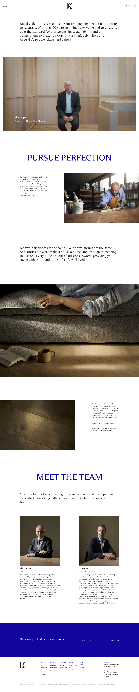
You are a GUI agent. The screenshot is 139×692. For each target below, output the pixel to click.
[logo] (69, 6)
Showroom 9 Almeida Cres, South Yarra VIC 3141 (111, 665)
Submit (113, 640)
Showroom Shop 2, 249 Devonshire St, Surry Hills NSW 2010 (111, 675)
